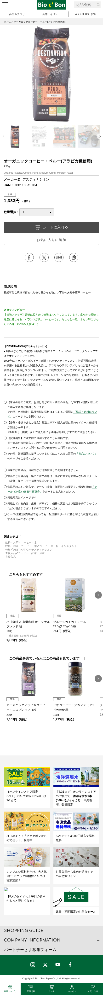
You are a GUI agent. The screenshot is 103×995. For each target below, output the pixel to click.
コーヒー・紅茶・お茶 (31, 553)
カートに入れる (56, 227)
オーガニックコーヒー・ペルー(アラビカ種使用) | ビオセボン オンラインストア (51, 5)
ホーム (7, 22)
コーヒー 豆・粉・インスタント (58, 546)
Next (100, 136)
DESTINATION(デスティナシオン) (33, 549)
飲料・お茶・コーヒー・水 (21, 542)
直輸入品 (10, 553)
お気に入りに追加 (51, 240)
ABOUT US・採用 (86, 14)
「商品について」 (86, 453)
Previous (4, 136)
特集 (8, 549)
